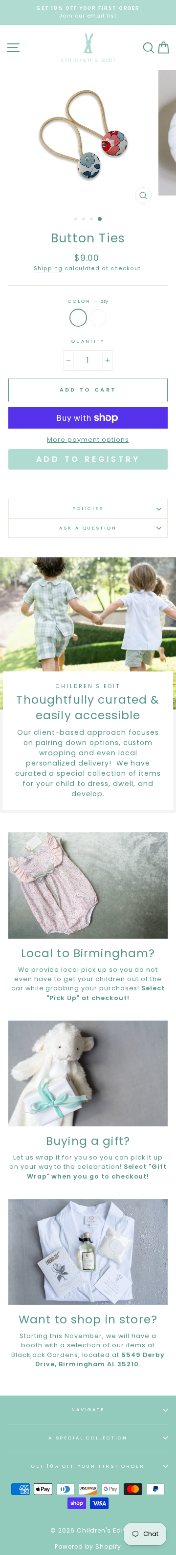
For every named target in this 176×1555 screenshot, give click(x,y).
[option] (88, 12)
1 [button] (76, 219)
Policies (88, 508)
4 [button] (100, 219)
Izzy (78, 318)
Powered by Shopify (88, 1546)
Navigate (88, 1409)
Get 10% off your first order (87, 1466)
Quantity (88, 341)
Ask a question (87, 528)
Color (88, 301)
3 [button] (92, 219)
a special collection (88, 1438)
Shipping (48, 268)
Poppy (98, 318)
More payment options (88, 439)
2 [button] (84, 219)
